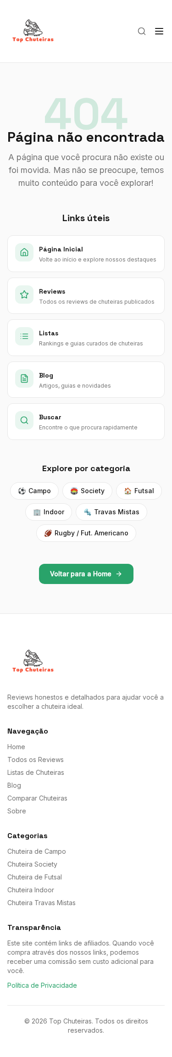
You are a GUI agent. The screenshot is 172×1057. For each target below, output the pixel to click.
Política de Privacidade (42, 985)
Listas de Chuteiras (35, 772)
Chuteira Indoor (30, 890)
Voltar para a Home (80, 574)
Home (16, 747)
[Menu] (159, 31)
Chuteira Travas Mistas (41, 903)
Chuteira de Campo (36, 851)
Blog (14, 785)
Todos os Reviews (35, 759)
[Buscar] (141, 31)
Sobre (16, 811)
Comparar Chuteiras (37, 798)
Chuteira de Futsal (34, 877)
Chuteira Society (32, 864)
